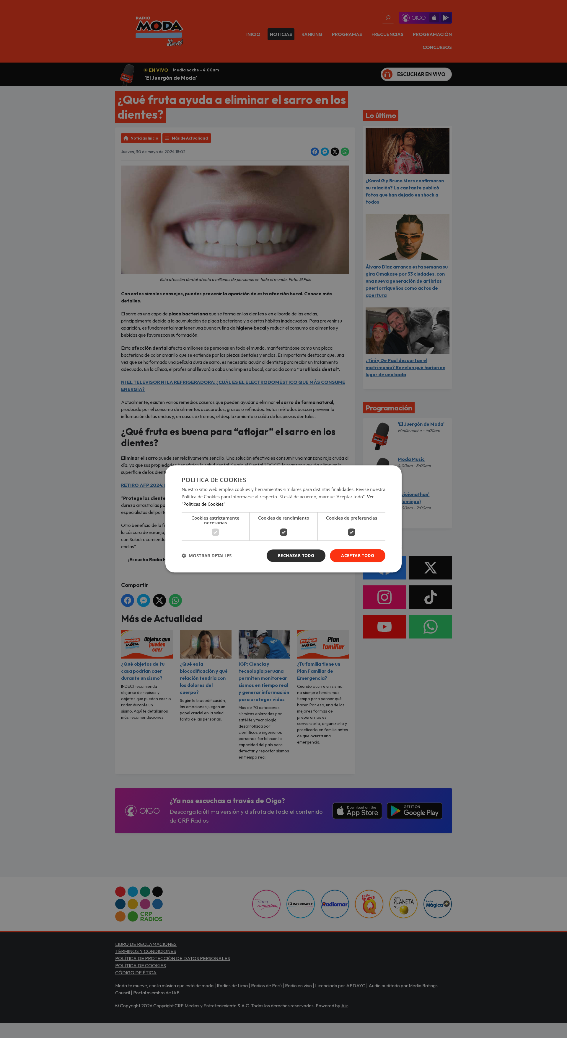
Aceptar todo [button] (357, 555)
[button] (207, 555)
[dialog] (283, 518)
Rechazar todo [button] (296, 555)
